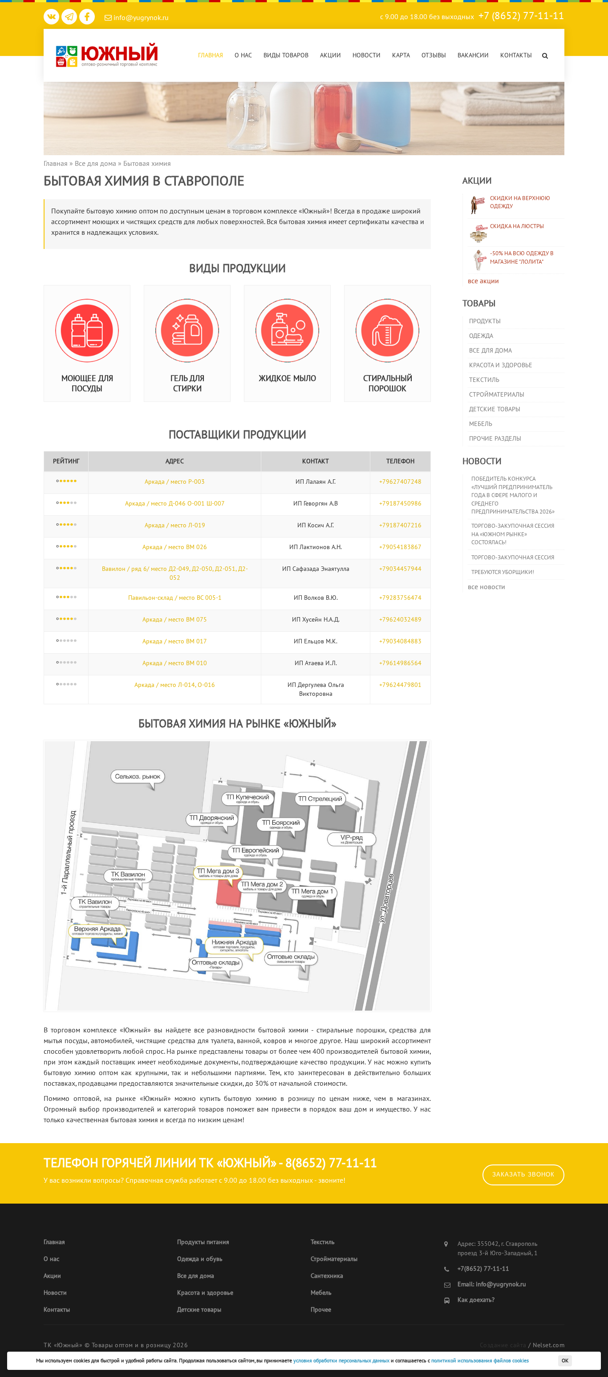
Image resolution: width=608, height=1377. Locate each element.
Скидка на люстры (517, 226)
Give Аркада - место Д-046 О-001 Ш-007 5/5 (75, 503)
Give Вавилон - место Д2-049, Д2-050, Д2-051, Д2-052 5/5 (75, 569)
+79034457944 (400, 569)
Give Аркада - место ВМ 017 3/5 (68, 641)
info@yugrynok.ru (140, 18)
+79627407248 (400, 482)
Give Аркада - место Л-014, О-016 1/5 (61, 685)
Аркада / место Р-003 (175, 482)
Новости (367, 55)
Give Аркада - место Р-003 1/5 (61, 482)
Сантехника (327, 1276)
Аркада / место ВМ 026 (174, 547)
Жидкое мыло (287, 378)
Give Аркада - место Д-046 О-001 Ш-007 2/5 (64, 503)
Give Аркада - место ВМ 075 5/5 (75, 619)
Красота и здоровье (500, 365)
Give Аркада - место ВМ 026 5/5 (75, 547)
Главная (210, 55)
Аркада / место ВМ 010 (174, 663)
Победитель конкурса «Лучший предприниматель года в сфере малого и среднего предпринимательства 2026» (513, 495)
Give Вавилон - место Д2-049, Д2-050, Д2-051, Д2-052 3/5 (68, 569)
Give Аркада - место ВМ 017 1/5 (61, 641)
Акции (330, 55)
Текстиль (484, 380)
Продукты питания (203, 1242)
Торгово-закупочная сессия (512, 557)
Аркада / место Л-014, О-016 (174, 685)
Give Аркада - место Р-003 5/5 (75, 482)
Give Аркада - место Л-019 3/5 (68, 525)
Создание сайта (503, 1345)
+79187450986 (400, 503)
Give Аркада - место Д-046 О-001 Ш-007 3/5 (68, 503)
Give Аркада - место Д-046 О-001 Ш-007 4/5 (71, 503)
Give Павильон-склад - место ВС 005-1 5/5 (75, 598)
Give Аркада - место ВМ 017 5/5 (75, 641)
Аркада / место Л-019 (175, 525)
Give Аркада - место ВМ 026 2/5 (64, 547)
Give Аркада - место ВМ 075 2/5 (64, 619)
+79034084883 (400, 641)
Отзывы (434, 55)
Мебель (480, 424)
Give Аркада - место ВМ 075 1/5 (61, 619)
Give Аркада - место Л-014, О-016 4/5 (71, 685)
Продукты (485, 321)
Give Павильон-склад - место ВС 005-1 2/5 (64, 598)
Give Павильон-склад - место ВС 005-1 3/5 (68, 598)
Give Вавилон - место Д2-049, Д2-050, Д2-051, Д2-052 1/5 (61, 569)
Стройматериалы (496, 394)
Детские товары (494, 409)
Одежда (481, 336)
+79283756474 (400, 598)
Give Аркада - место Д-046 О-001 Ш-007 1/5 (61, 503)
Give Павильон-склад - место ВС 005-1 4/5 (71, 598)
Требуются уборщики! (502, 572)
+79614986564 (400, 663)
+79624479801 (400, 685)
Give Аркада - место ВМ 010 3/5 (68, 663)
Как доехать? (476, 1300)
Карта (401, 55)
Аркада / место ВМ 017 (174, 641)
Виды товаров (285, 55)
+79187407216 (400, 525)
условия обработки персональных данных (341, 1360)
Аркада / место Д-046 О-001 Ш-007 (175, 503)
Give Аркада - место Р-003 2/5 (64, 482)
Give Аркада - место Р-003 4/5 (71, 482)
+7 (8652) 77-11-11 (521, 16)
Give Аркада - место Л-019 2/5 (64, 525)
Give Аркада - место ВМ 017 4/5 (71, 641)
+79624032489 (400, 619)
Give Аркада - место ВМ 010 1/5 (61, 663)
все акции (483, 281)
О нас (243, 55)
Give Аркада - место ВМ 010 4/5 (71, 663)
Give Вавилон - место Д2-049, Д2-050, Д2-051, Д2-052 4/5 (71, 569)
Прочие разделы (495, 438)
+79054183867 (400, 547)
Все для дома (490, 350)
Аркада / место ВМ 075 (174, 619)
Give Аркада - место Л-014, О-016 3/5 (68, 685)
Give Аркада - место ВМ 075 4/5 (71, 619)
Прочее (321, 1309)
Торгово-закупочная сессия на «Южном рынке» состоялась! (512, 534)
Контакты (516, 55)
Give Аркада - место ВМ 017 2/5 (64, 641)
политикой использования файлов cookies (480, 1360)
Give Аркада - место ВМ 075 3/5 (68, 619)
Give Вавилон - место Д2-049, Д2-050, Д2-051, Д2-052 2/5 (64, 569)
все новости (486, 587)
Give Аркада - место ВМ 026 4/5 (71, 547)
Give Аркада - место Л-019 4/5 (71, 525)
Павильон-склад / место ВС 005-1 (175, 598)
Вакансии (473, 55)
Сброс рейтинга (57, 482)
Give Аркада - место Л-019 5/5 (75, 525)
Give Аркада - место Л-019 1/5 (61, 525)
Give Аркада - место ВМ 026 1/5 (61, 547)
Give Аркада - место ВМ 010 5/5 (75, 663)
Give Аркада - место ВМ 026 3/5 (68, 547)
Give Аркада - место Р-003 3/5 (68, 482)
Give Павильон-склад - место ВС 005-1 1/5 (61, 598)
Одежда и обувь (200, 1259)
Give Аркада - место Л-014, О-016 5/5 (75, 685)
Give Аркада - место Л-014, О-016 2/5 (64, 685)
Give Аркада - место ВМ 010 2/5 (64, 663)
